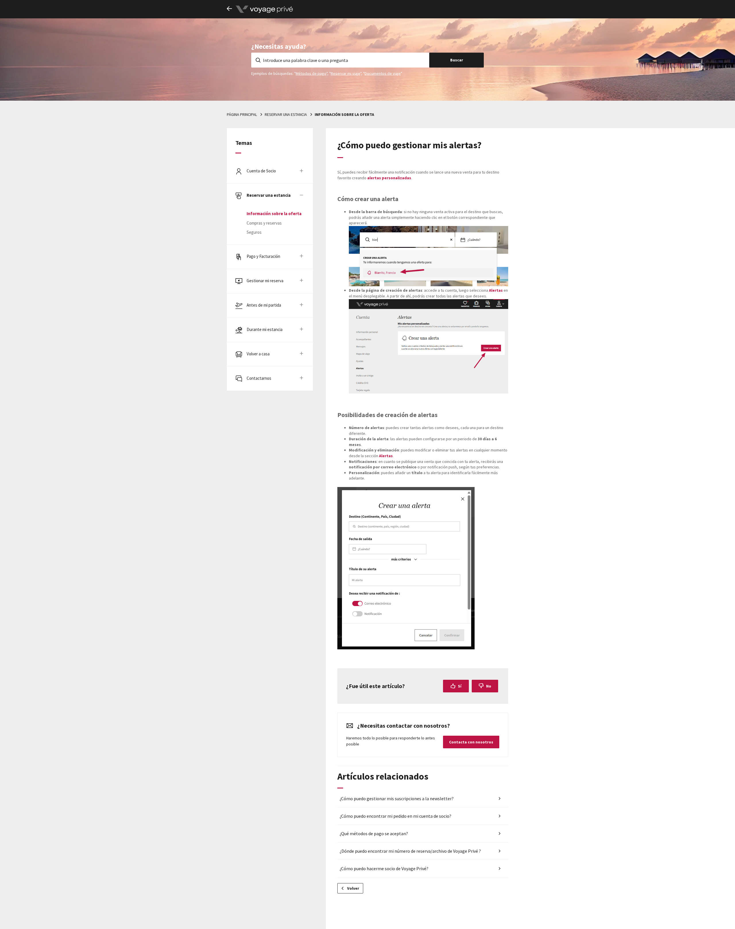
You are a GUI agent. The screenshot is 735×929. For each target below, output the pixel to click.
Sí (459, 686)
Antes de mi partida (264, 305)
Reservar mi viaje (345, 73)
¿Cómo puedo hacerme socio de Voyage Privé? (384, 868)
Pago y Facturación (263, 256)
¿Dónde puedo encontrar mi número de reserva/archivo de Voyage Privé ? (410, 851)
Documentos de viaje (383, 73)
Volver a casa (258, 354)
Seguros (254, 232)
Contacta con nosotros (471, 742)
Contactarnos (259, 378)
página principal (242, 114)
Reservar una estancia (286, 114)
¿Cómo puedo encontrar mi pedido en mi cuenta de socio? (395, 816)
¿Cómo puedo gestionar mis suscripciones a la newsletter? (397, 798)
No (488, 686)
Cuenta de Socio (261, 171)
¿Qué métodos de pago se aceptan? (374, 833)
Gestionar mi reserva (265, 280)
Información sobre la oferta (344, 114)
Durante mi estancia (265, 329)
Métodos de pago (311, 73)
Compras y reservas (264, 223)
